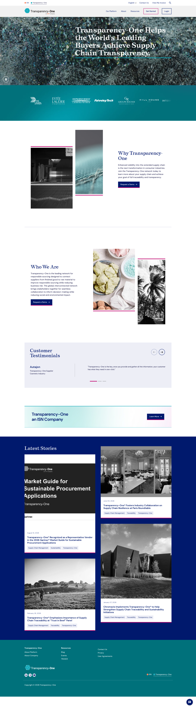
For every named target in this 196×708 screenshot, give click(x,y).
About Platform (30, 652)
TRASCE (64, 659)
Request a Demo (127, 184)
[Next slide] (162, 352)
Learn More (154, 416)
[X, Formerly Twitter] (30, 675)
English (132, 2)
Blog (63, 652)
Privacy (101, 653)
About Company (31, 655)
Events (64, 655)
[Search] (170, 3)
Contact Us (102, 649)
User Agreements (105, 656)
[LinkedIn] (26, 675)
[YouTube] (34, 675)
